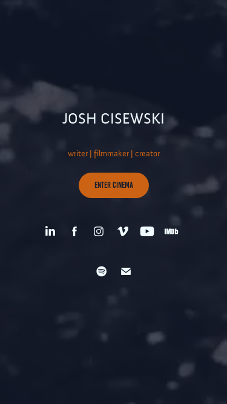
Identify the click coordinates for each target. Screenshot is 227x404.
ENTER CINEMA (113, 185)
